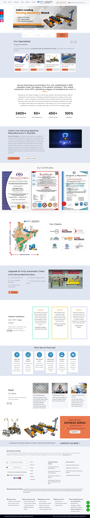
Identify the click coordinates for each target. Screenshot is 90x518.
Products (16, 2)
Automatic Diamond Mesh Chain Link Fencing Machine (55, 489)
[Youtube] (2, 13)
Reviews (27, 2)
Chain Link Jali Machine (40, 490)
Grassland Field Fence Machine (73, 475)
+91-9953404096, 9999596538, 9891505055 (17, 472)
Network (77, 516)
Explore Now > (75, 432)
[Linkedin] (2, 16)
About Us (32, 464)
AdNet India (82, 516)
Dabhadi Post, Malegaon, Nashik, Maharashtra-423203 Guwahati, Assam (77, 505)
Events (31, 470)
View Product (25, 69)
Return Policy (56, 516)
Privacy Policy (63, 516)
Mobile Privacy (70, 516)
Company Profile (14, 158)
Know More (14, 292)
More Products (70, 462)
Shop (22, 2)
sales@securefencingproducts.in (16, 475)
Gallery (31, 467)
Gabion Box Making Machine (72, 465)
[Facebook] (2, 10)
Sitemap (32, 476)
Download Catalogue (31, 158)
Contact (34, 2)
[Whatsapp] (87, 509)
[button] (61, 2)
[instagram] (2, 21)
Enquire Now (18, 69)
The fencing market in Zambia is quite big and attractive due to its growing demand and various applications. (58, 402)
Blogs (31, 473)
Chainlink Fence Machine (29, 490)
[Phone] (87, 505)
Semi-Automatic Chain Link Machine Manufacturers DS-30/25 (54, 482)
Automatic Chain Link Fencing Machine (33, 489)
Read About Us (67, 454)
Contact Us (32, 479)
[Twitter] (2, 18)
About (9, 2)
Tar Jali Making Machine (66, 490)
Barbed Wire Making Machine (75, 489)
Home (4, 2)
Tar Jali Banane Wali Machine (53, 490)
